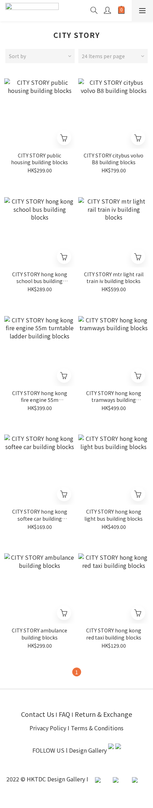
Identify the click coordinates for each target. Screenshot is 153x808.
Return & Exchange (103, 714)
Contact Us (37, 714)
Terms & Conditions (97, 728)
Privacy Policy (48, 728)
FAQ (65, 714)
